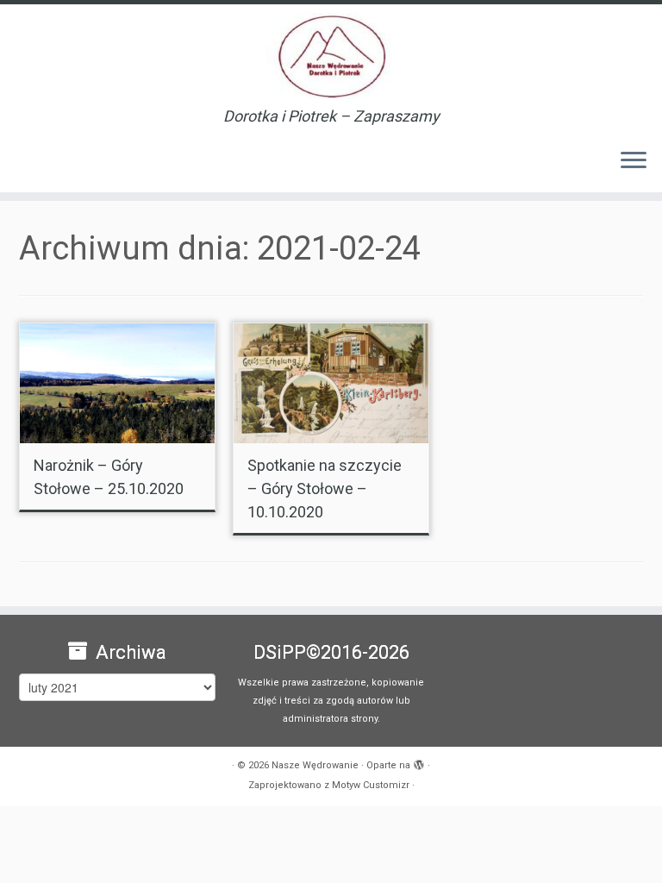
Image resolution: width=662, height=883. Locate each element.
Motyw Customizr (370, 785)
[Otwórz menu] (633, 161)
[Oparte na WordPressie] (419, 762)
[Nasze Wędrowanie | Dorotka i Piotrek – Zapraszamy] (331, 56)
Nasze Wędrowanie (315, 765)
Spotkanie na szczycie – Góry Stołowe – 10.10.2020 (324, 488)
